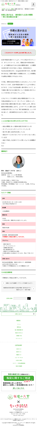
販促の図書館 (19, 366)
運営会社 (19, 327)
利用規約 (15, 420)
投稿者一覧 (19, 335)
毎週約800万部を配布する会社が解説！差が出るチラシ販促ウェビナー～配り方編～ (17, 288)
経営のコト (19, 351)
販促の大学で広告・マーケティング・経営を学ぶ (19, 422)
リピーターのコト (19, 357)
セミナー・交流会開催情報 (19, 363)
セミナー (10, 23)
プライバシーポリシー (31, 419)
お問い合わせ (18, 314)
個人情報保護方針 (19, 330)
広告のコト (19, 349)
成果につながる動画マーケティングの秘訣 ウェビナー (19, 283)
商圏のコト (19, 354)
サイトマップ (19, 338)
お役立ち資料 (19, 360)
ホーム (18, 324)
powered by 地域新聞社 (18, 425)
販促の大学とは (19, 332)
